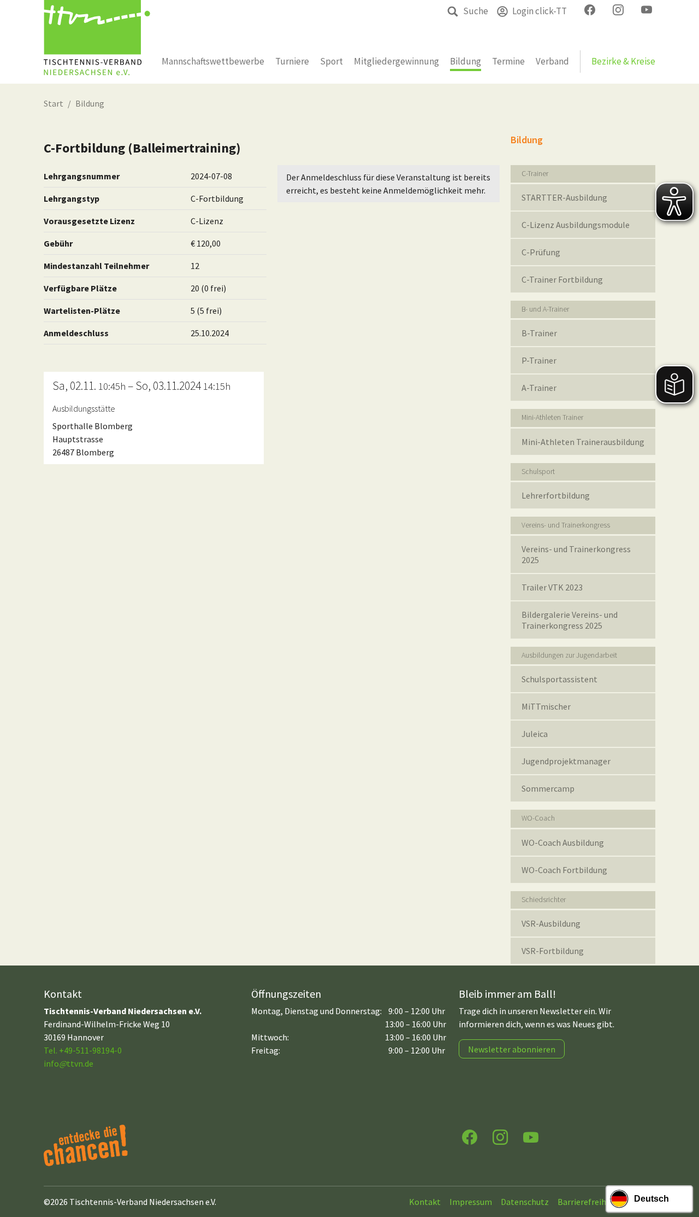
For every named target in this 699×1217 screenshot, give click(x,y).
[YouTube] (531, 1136)
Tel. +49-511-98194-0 (83, 1050)
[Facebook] (469, 1136)
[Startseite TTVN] (97, 42)
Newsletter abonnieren (511, 1049)
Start (53, 103)
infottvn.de (68, 1063)
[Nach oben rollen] (680, 1165)
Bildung (89, 103)
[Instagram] (500, 1136)
